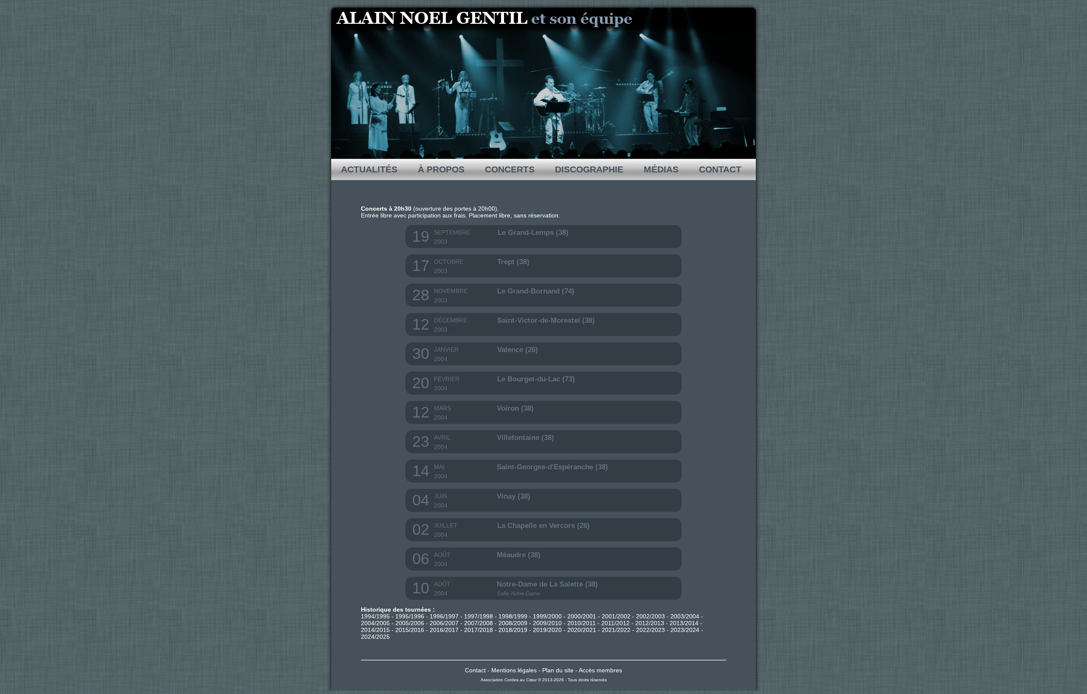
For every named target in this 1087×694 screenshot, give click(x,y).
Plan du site (558, 670)
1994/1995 (375, 616)
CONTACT (720, 169)
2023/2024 (684, 629)
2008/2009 (512, 623)
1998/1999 (512, 616)
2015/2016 (409, 629)
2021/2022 (616, 629)
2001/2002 (616, 616)
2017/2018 (478, 629)
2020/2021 (581, 629)
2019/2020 (547, 629)
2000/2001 (581, 616)
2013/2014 (684, 623)
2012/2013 (649, 623)
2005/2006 (409, 623)
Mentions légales (514, 670)
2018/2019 (512, 629)
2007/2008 (478, 623)
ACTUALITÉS (369, 169)
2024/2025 (375, 636)
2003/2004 (684, 616)
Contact (475, 670)
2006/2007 (444, 623)
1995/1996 (409, 616)
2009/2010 (547, 623)
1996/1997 (444, 616)
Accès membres (600, 670)
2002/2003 (650, 616)
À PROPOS (441, 169)
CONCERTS (509, 169)
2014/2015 (375, 629)
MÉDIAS (661, 169)
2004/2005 (375, 623)
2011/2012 (615, 623)
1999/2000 (547, 616)
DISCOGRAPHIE (589, 169)
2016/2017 (444, 629)
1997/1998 (478, 616)
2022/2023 (650, 629)
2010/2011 (581, 623)
